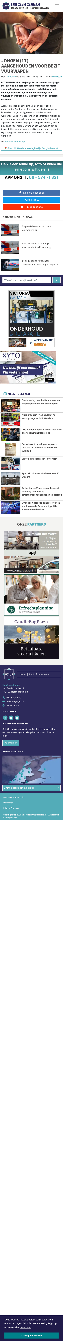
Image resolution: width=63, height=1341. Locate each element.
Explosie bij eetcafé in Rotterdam (39, 458)
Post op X (33, 199)
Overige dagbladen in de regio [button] (19, 787)
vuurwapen (19, 141)
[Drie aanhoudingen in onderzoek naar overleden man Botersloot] (10, 434)
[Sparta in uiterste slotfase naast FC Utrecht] (10, 478)
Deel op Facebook (33, 192)
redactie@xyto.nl (15, 701)
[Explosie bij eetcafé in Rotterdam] (10, 463)
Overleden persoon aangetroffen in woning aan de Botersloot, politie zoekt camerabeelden (41, 506)
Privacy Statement (11, 808)
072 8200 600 (13, 697)
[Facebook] (5, 717)
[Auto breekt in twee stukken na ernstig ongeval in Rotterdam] (10, 420)
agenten (9, 141)
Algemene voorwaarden (14, 797)
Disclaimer (8, 803)
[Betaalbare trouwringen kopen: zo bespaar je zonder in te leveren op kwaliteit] (10, 449)
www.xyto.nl (12, 705)
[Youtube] (11, 717)
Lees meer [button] (25, 1327)
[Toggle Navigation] (57, 6)
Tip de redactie (34, 206)
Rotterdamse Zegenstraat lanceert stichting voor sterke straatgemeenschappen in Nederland (42, 491)
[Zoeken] (56, 280)
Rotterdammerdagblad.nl (25, 4)
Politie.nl (57, 76)
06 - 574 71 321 (43, 177)
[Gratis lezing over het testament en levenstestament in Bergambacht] (10, 405)
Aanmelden (10, 742)
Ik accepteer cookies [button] (31, 1335)
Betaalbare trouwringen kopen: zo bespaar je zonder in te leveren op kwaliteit (40, 447)
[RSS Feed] (17, 717)
